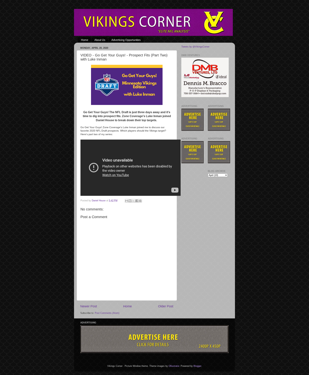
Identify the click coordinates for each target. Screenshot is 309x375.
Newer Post (88, 306)
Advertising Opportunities (126, 39)
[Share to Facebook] (137, 201)
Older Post (165, 306)
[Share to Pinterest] (140, 201)
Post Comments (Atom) (107, 313)
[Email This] (126, 201)
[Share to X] (133, 201)
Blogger (197, 366)
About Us (99, 39)
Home (84, 39)
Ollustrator (174, 366)
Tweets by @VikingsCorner (195, 47)
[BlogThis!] (130, 201)
